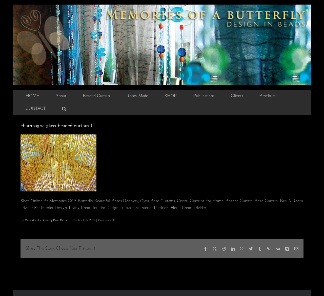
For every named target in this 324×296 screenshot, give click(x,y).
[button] (64, 108)
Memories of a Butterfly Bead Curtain (47, 220)
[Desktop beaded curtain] (162, 7)
